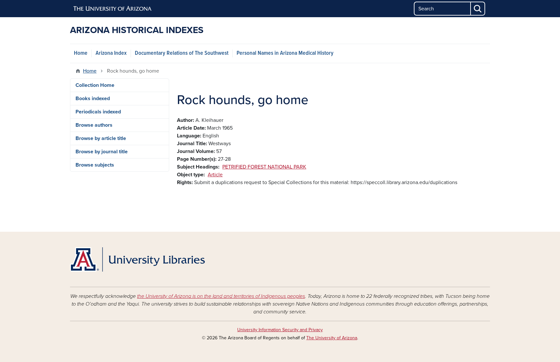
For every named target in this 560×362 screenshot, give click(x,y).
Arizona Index (111, 53)
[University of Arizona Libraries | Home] (137, 259)
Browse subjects (95, 165)
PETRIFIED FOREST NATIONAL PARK (264, 167)
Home (81, 53)
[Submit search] (478, 9)
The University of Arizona (331, 338)
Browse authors (94, 125)
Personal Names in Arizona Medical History (285, 53)
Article (215, 174)
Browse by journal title (102, 151)
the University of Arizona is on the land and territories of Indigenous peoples (221, 296)
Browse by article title (101, 138)
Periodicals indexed (98, 112)
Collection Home (95, 85)
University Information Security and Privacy (280, 330)
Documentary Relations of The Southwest (181, 53)
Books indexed (93, 98)
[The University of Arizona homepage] (112, 9)
